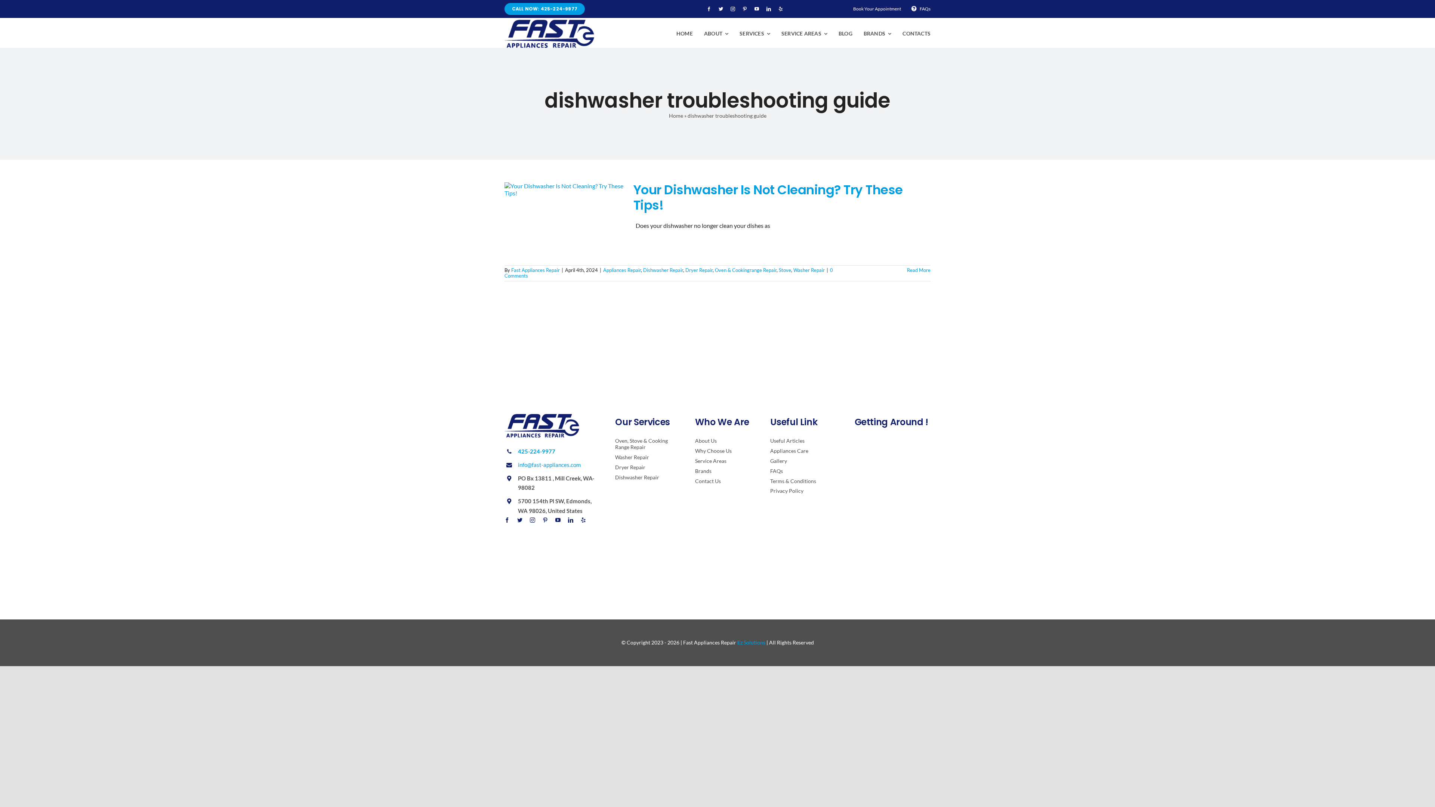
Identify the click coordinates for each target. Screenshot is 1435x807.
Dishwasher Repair (663, 270)
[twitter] (721, 9)
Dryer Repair (699, 270)
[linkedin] (768, 9)
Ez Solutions (751, 642)
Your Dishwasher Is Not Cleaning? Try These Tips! (768, 197)
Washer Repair (809, 270)
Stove (785, 270)
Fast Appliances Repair (535, 270)
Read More (919, 270)
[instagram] (733, 9)
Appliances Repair (622, 270)
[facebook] (709, 9)
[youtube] (756, 9)
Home (676, 115)
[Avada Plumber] (549, 22)
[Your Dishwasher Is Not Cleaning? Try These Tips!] (564, 220)
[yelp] (780, 9)
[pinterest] (745, 9)
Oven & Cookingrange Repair (746, 270)
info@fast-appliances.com (549, 464)
